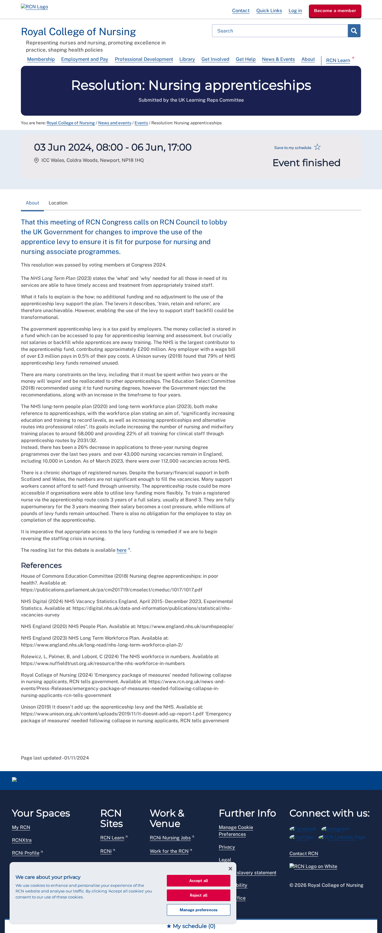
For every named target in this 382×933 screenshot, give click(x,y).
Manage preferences (199, 910)
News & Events (278, 59)
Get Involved (215, 59)
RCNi (106, 851)
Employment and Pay (84, 59)
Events (141, 122)
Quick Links (269, 10)
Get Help (246, 59)
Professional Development (144, 59)
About (308, 59)
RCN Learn (338, 60)
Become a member (335, 10)
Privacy (227, 847)
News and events (114, 122)
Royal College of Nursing (71, 122)
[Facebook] (305, 828)
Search (354, 30)
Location (58, 203)
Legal (225, 860)
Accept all (198, 880)
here (122, 550)
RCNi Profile (25, 853)
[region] (123, 892)
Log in (295, 10)
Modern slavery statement (247, 872)
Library (187, 59)
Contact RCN (303, 853)
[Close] (230, 868)
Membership (41, 59)
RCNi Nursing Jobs (170, 838)
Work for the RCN (169, 851)
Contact (240, 10)
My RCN (21, 827)
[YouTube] (303, 836)
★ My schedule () (191, 926)
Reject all (198, 895)
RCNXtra (22, 840)
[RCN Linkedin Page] (344, 836)
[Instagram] (337, 828)
